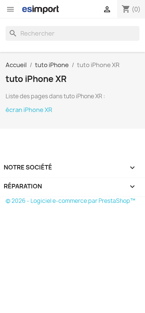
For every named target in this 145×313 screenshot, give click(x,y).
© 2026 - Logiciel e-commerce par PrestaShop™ (70, 201)
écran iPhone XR (29, 110)
